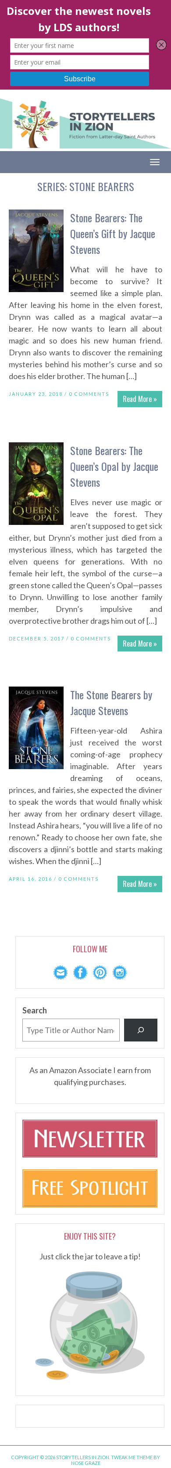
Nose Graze (85, 1463)
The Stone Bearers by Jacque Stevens (111, 702)
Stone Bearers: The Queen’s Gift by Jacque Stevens (112, 233)
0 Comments (89, 394)
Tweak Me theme (132, 1457)
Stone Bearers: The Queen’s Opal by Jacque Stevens (114, 466)
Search (34, 1010)
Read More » (140, 399)
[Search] (140, 1030)
